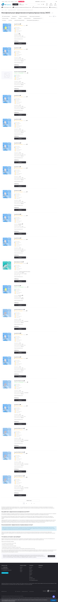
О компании (31, 565)
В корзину (20, 43)
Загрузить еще (29, 500)
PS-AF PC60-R (26, 321)
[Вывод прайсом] (56, 16)
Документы (31, 577)
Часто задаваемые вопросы (33, 580)
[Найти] (43, 4)
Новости (30, 574)
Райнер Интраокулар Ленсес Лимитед (24, 271)
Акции (21, 568)
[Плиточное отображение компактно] (52, 16)
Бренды (21, 570)
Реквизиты (30, 570)
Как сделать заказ (32, 578)
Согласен (53, 600)
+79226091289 (37, 1)
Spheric (25, 273)
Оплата (30, 568)
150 (24, 59)
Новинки (30, 571)
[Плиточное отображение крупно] (50, 16)
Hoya (22, 58)
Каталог (21, 567)
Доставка (30, 567)
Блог (30, 575)
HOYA (20, 57)
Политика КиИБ (31, 591)
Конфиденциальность (25, 591)
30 (19, 274)
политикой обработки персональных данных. (8, 600)
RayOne (23, 272)
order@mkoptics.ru (5, 568)
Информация (41, 565)
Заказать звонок (42, 1)
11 (31, 503)
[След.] (34, 503)
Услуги (21, 571)
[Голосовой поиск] (41, 4)
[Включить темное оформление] (56, 1)
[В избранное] (27, 43)
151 (24, 83)
